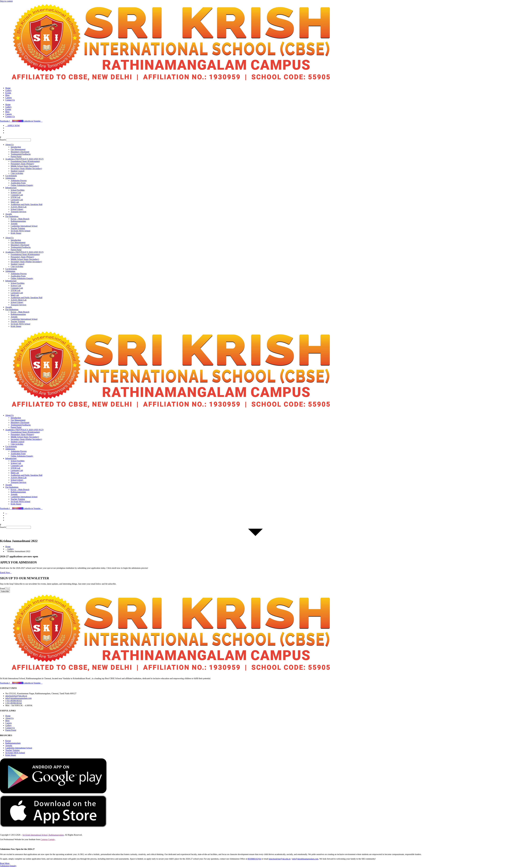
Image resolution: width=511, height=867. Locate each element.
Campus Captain (48, 839)
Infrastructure (11, 188)
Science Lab (16, 192)
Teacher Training (18, 228)
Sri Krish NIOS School (20, 231)
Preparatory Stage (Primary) (22, 164)
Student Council (17, 171)
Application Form (18, 183)
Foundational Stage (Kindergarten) (25, 161)
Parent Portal (16, 156)
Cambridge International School (24, 226)
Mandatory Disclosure (20, 152)
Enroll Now (5, 572)
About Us (9, 144)
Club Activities (17, 173)
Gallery (8, 90)
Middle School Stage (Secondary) (25, 166)
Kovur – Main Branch (20, 219)
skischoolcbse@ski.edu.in (279, 859)
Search (3, 140)
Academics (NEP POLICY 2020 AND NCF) (24, 159)
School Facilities (17, 190)
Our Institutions (11, 216)
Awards (8, 214)
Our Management (18, 149)
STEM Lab (15, 197)
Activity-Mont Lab (18, 207)
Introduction (16, 147)
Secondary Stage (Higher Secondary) (26, 168)
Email (2, 588)
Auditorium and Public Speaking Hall (26, 204)
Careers (8, 97)
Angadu (14, 223)
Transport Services (18, 211)
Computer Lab (17, 195)
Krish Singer (16, 233)
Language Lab (17, 199)
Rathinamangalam (18, 221)
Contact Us (10, 100)
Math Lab (15, 202)
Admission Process (19, 180)
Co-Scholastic (11, 176)
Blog (7, 95)
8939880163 (253, 859)
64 (260, 859)
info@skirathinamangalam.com (305, 859)
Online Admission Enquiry (22, 185)
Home (8, 88)
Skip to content (6, 1)
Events (8, 93)
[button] (255, 137)
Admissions (10, 178)
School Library (17, 209)
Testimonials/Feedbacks (21, 154)
